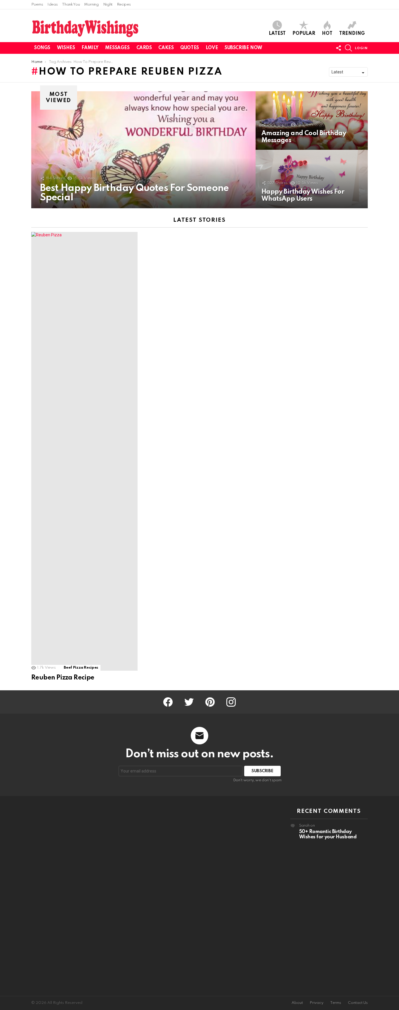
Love (212, 48)
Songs (42, 48)
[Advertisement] (70, 896)
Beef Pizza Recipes (81, 668)
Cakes (166, 48)
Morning (91, 4)
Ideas (52, 4)
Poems (37, 4)
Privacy (316, 1003)
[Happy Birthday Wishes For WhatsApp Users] (312, 179)
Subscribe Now (243, 48)
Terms (335, 1003)
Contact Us (358, 1003)
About (297, 1003)
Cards (144, 48)
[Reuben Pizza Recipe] (84, 451)
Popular (303, 33)
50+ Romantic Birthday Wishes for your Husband (328, 834)
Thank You (71, 4)
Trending (352, 33)
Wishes (66, 48)
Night (107, 4)
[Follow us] (338, 48)
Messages (117, 48)
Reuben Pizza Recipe (62, 678)
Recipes (124, 4)
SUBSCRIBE (262, 771)
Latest (277, 33)
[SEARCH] (348, 48)
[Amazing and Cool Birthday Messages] (312, 120)
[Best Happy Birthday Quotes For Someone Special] (143, 149)
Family (89, 48)
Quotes (189, 48)
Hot (327, 33)
